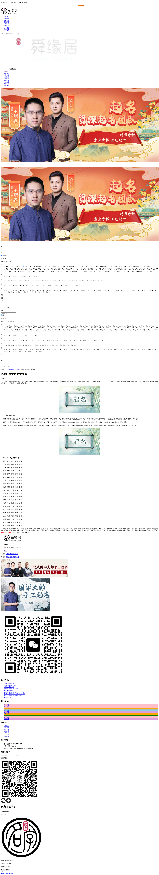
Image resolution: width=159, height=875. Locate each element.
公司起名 (6, 20)
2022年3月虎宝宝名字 (11, 685)
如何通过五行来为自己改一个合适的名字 (16, 692)
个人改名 (6, 27)
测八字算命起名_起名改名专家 (13, 695)
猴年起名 (6, 712)
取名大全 (6, 706)
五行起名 (6, 710)
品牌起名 (6, 25)
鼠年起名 (6, 713)
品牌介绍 (6, 18)
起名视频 (6, 30)
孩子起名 (6, 717)
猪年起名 (6, 708)
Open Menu (13, 68)
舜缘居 (6, 17)
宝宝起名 (6, 22)
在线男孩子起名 (9, 683)
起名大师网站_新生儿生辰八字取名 (14, 694)
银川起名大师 (8, 690)
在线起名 (6, 5)
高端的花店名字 (9, 687)
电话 (7, 873)
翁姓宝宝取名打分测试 (11, 688)
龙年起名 (6, 29)
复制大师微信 (6, 869)
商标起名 (6, 705)
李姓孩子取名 (8, 697)
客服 (11, 873)
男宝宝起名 (7, 715)
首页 (3, 873)
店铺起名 (6, 23)
